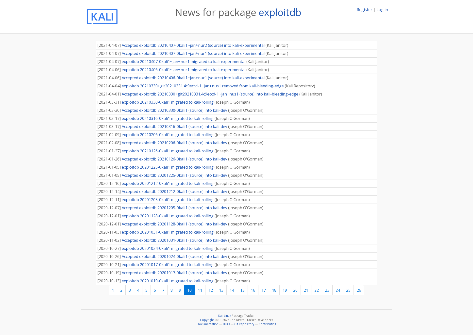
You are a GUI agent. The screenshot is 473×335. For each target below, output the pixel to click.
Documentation (208, 324)
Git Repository (244, 324)
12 (210, 290)
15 (242, 290)
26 (359, 290)
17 (263, 290)
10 (189, 290)
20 (295, 290)
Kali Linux (224, 316)
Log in (382, 9)
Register (364, 9)
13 (221, 290)
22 (316, 290)
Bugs (226, 324)
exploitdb (280, 12)
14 (232, 290)
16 (253, 290)
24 (338, 290)
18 (274, 290)
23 (327, 290)
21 (306, 290)
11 (200, 290)
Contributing (267, 324)
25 (348, 290)
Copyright (207, 320)
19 (285, 290)
